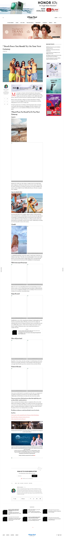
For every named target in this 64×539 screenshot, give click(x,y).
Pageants (36, 517)
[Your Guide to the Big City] (32, 18)
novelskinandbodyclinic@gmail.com (22, 448)
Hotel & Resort (50, 517)
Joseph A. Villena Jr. (6, 89)
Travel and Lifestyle (56, 517)
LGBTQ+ (29, 517)
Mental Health (30, 510)
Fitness (30, 330)
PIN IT (19, 240)
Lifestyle (37, 330)
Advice (29, 509)
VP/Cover (36, 518)
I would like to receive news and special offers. (27, 478)
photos (22, 101)
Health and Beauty (33, 509)
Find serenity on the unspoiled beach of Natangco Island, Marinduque (25, 415)
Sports (34, 510)
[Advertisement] (53, 134)
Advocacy (20, 330)
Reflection (22, 331)
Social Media (27, 331)
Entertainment (27, 330)
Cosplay (23, 330)
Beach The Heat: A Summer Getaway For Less (20, 417)
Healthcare (33, 330)
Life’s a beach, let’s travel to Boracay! (18, 419)
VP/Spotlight (31, 331)
